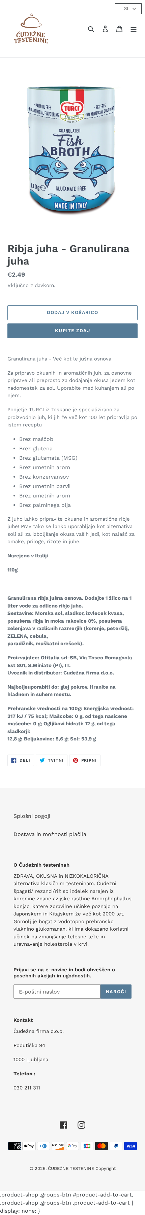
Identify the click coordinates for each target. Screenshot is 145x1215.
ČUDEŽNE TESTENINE (71, 1168)
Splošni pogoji (31, 816)
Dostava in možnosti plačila (49, 834)
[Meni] (133, 28)
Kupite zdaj (72, 330)
